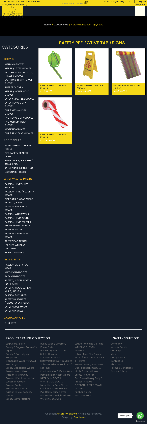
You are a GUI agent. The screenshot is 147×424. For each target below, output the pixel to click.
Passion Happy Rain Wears (16, 235)
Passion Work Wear (17, 214)
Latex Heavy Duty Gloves (15, 104)
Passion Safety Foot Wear (17, 266)
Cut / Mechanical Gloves (15, 112)
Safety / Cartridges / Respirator (18, 282)
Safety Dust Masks (16, 306)
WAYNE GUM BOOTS (16, 272)
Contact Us (117, 361)
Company (116, 343)
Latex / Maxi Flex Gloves (19, 98)
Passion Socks (13, 229)
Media (114, 354)
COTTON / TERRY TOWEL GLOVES (18, 81)
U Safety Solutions (67, 413)
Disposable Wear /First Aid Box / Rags (19, 200)
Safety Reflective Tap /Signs (18, 147)
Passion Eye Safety (16, 295)
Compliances (118, 357)
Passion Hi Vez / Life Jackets (16, 186)
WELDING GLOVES (14, 64)
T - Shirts (10, 323)
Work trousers (14, 252)
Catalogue (116, 350)
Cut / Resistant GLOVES (19, 133)
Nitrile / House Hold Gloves (17, 93)
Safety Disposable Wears (16, 208)
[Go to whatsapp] (140, 415)
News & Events (119, 347)
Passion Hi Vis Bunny (17, 218)
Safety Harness (14, 310)
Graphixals (80, 417)
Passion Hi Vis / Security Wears (19, 193)
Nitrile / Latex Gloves (18, 68)
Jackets (79, 350)
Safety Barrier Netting (19, 168)
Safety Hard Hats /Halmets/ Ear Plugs (17, 301)
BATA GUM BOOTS (15, 276)
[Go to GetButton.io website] (140, 421)
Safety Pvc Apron (16, 241)
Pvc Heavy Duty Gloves (19, 117)
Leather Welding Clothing (15, 246)
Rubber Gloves (14, 87)
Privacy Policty (119, 371)
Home (47, 24)
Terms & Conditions (122, 368)
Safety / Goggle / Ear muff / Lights (18, 289)
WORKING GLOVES (15, 129)
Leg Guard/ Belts (15, 172)
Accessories (61, 24)
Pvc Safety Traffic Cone (16, 154)
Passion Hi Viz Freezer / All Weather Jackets (19, 223)
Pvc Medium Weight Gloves (17, 123)
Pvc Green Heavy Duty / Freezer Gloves (19, 74)
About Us (116, 364)
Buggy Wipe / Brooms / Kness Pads (19, 162)
